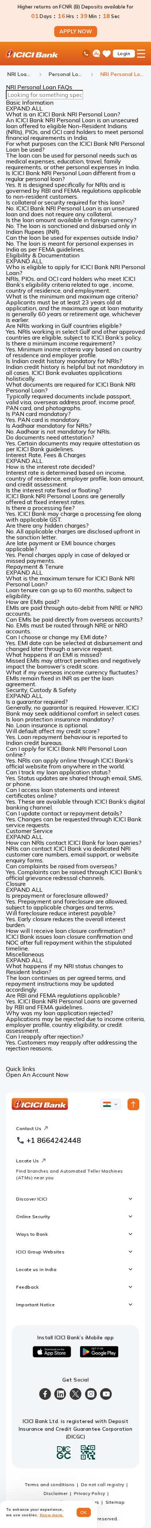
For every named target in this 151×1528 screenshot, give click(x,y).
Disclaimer (56, 1493)
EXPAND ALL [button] (24, 108)
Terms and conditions (50, 1484)
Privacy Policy (89, 1493)
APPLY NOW (75, 31)
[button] (75, 114)
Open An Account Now (37, 1074)
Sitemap (115, 1502)
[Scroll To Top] (133, 1104)
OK (83, 1512)
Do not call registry (102, 1484)
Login (124, 53)
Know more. (52, 1515)
